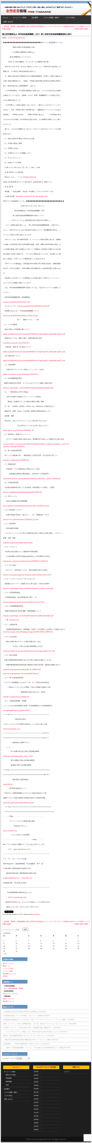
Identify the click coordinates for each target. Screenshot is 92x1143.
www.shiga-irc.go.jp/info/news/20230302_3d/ (18, 430)
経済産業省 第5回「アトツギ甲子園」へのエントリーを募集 (22, 1015)
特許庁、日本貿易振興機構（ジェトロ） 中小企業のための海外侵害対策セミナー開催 (33, 1048)
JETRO (5, 976)
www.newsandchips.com (11, 729)
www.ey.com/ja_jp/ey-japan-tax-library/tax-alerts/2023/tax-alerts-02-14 (27, 575)
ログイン (67, 1072)
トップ (7, 747)
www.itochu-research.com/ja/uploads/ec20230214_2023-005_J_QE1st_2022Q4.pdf (31, 478)
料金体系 (9, 1078)
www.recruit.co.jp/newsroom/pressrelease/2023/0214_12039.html (25, 561)
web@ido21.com (14, 878)
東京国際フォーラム (9, 974)
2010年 (36, 1116)
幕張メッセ (6, 966)
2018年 (36, 1089)
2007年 (36, 1126)
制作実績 (9, 1081)
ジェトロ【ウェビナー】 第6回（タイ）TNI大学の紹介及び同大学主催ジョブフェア (31, 1032)
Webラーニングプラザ (10, 994)
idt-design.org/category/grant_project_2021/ (18, 756)
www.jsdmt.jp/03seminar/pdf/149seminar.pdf (18, 803)
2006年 (36, 1129)
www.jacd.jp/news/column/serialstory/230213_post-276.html (23, 602)
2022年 (36, 1075)
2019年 (36, 1085)
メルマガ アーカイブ (8, 1058)
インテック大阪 (8, 968)
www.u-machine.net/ (10, 831)
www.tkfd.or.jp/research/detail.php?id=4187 (18, 543)
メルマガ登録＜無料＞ (51, 17)
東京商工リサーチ (8, 1001)
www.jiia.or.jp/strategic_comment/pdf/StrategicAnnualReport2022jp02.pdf (28, 388)
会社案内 (35, 17)
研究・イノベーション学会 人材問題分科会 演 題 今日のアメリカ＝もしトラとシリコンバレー (36, 1024)
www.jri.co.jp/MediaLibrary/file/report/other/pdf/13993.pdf (22, 492)
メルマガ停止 (70, 17)
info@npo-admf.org (29, 177)
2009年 (36, 1119)
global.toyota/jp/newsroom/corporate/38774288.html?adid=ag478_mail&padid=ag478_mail (34, 334)
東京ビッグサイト (8, 963)
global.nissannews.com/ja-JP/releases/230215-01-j (20, 374)
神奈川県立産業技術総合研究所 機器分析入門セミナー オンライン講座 (26, 1040)
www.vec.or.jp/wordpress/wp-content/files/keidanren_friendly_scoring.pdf (28, 588)
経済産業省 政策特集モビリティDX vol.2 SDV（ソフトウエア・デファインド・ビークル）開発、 (35, 1020)
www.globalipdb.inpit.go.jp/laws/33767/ (16, 710)
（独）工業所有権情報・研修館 (13, 988)
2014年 (36, 1102)
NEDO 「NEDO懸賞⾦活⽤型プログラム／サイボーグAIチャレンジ (25, 1036)
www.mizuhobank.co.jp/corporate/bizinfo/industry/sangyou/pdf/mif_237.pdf (29, 651)
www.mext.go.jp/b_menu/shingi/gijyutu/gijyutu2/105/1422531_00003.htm (28, 632)
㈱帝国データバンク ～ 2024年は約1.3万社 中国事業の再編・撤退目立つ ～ (28, 1028)
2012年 (36, 1109)
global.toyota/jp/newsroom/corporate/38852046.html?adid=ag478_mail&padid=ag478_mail (34, 360)
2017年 (36, 1092)
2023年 (20, 914)
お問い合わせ (8, 22)
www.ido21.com (27, 878)
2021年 (36, 1078)
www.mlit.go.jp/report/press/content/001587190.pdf (20, 673)
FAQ (7, 1085)
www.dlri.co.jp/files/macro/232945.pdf (16, 697)
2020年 (36, 1082)
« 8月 (5, 954)
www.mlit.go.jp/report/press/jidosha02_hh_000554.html (22, 669)
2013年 (36, 1106)
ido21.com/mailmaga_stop (17, 897)
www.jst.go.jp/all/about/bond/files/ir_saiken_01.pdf (20, 315)
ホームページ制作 (19, 17)
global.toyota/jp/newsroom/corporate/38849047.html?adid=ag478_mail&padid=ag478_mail (34, 352)
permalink (36, 914)
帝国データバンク (8, 999)
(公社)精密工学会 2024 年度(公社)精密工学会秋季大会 (20, 1012)
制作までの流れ (11, 1075)
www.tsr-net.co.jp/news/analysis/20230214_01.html (20, 519)
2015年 (36, 1099)
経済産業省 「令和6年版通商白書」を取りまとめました (22, 1044)
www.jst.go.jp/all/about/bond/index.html (16, 302)
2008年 (36, 1123)
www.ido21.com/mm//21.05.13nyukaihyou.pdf (31, 196)
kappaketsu (21, 38)
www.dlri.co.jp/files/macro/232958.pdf (16, 460)
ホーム (5, 17)
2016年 (36, 1095)
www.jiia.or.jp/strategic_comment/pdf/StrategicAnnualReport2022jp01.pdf (28, 616)
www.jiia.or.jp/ (14, 620)
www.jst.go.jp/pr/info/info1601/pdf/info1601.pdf (33, 306)
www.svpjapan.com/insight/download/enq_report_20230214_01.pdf (26, 506)
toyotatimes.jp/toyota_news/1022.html (16, 343)
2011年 (36, 1112)
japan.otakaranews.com (21, 849)
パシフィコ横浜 (8, 971)
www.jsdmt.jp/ (8, 784)
